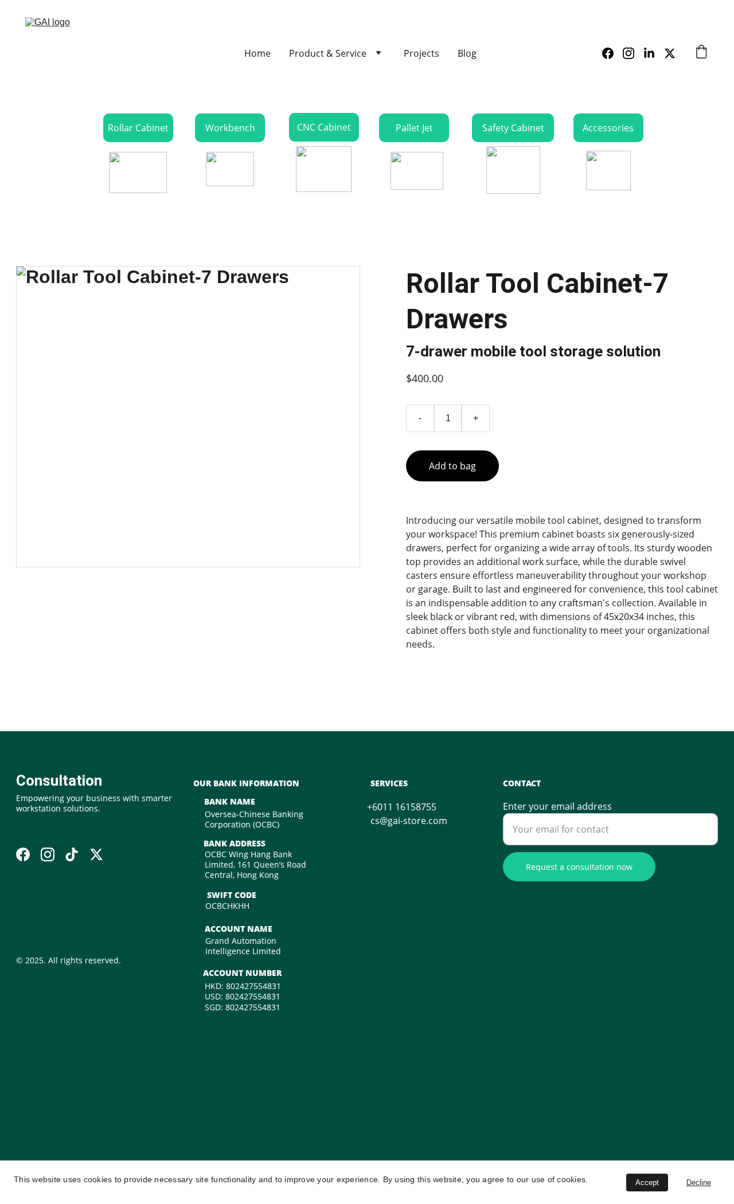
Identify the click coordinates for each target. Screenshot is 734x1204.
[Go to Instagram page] (633, 53)
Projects (421, 53)
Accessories (608, 127)
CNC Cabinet (324, 127)
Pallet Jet (414, 127)
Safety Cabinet (513, 127)
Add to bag (452, 466)
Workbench (230, 127)
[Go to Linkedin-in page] (653, 53)
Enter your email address (557, 806)
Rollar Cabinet (138, 127)
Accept (647, 1182)
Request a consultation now (579, 866)
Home (257, 53)
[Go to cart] (701, 53)
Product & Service (327, 53)
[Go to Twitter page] (670, 53)
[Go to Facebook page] (612, 53)
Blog (467, 53)
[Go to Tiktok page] (72, 854)
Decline (698, 1182)
